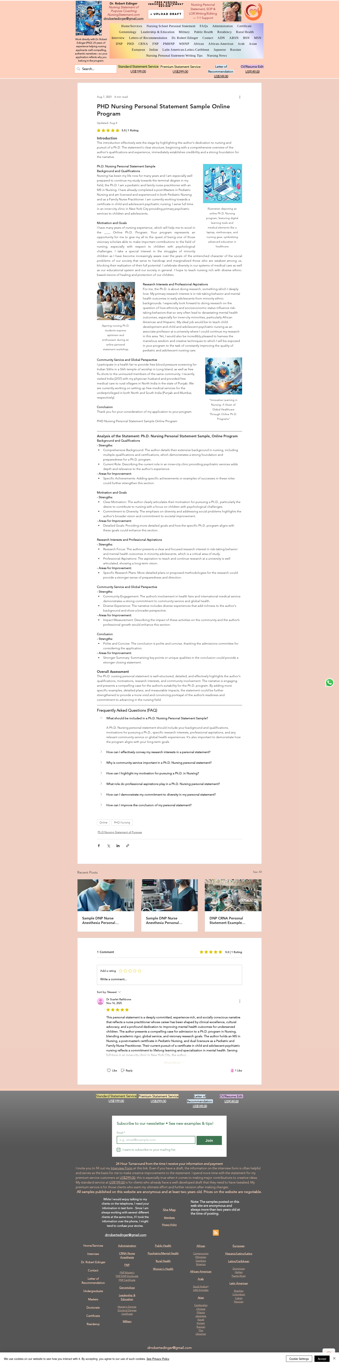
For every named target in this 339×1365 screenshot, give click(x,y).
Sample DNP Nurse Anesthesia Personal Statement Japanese (99, 920)
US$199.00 (117, 1182)
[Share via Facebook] (99, 845)
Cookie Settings (299, 1359)
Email (121, 1132)
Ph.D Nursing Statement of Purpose (120, 832)
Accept (322, 1359)
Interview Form (121, 1168)
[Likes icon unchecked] (108, 1070)
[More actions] (239, 97)
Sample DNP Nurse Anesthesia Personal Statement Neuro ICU (163, 920)
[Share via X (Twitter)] (108, 845)
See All (257, 872)
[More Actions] (239, 1001)
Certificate (127, 1313)
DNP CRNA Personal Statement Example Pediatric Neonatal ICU (228, 920)
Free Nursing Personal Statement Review (166, 4)
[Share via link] (127, 845)
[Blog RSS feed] (216, 1233)
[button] (166, 14)
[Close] (334, 1359)
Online (103, 822)
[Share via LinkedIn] (118, 845)
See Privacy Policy (158, 1359)
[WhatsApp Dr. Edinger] (329, 682)
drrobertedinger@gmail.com (125, 1235)
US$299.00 (127, 1178)
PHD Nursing (122, 822)
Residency (93, 1324)
